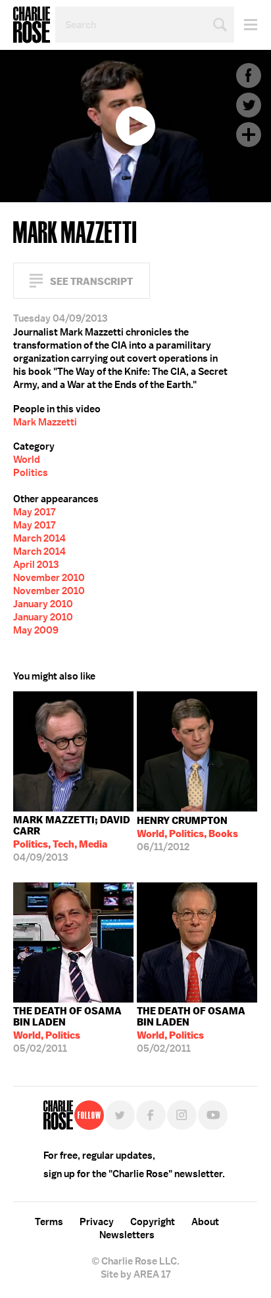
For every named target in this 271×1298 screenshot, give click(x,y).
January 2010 (43, 604)
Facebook (248, 75)
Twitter (248, 105)
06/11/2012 (187, 834)
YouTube (213, 1115)
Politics (30, 472)
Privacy (97, 1221)
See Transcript (91, 281)
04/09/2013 (71, 838)
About (205, 1221)
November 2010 (49, 577)
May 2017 (34, 512)
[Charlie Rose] (58, 1115)
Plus (248, 134)
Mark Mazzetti (45, 422)
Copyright (152, 1221)
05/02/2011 (67, 1030)
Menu (245, 25)
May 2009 (36, 630)
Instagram (182, 1115)
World (26, 459)
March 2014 (39, 538)
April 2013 (36, 564)
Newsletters (127, 1235)
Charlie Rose (31, 25)
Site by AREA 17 (135, 1274)
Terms (49, 1221)
